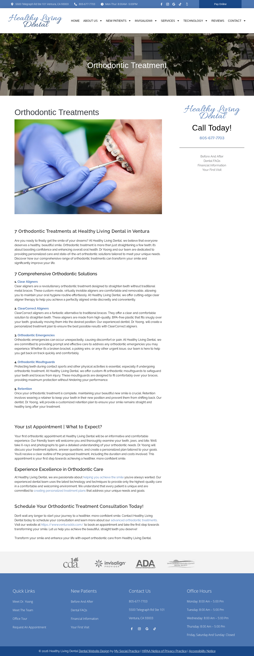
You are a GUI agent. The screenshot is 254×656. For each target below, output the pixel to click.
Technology (193, 20)
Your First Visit (211, 170)
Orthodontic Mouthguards (36, 362)
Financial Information (212, 165)
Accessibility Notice (202, 651)
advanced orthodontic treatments (134, 520)
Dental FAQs (212, 161)
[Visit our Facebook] (161, 4)
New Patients (116, 20)
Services (168, 20)
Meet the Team (23, 610)
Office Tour (20, 619)
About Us (90, 20)
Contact (234, 20)
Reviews (217, 20)
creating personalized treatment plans (60, 490)
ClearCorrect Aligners (33, 308)
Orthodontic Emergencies (36, 335)
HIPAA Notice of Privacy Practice (164, 651)
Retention (25, 389)
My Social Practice (127, 651)
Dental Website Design (94, 651)
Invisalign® (143, 20)
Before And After (212, 156)
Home (75, 20)
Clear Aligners (27, 281)
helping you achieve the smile (103, 477)
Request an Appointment (29, 627)
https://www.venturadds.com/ (62, 524)
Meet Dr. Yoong (23, 601)
